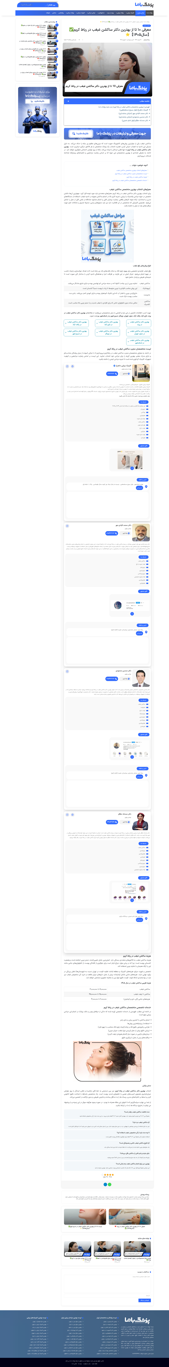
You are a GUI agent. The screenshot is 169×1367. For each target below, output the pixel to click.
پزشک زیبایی (120, 13)
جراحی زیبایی (141, 13)
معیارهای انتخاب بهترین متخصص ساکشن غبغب (131, 170)
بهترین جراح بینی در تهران (75, 1321)
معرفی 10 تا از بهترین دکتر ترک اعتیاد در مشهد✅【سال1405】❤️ (33, 26)
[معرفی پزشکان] (107, 133)
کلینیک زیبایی (130, 13)
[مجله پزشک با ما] (144, 5)
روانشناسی (61, 13)
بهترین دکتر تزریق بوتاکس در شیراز (108, 1348)
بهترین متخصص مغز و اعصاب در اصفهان (107, 1353)
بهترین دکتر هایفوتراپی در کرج (109, 1333)
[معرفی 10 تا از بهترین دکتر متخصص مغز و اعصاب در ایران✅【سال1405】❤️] (52, 43)
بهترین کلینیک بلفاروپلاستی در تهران (37, 1348)
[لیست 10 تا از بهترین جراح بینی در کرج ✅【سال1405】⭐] (77, 1249)
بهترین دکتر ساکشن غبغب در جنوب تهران (139, 332)
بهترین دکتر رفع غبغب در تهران (74, 1339)
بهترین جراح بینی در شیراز (75, 1324)
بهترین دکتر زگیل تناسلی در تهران (109, 1327)
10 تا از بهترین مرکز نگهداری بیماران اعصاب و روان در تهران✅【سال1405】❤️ (33, 50)
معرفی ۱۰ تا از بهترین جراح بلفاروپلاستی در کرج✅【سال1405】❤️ (33, 58)
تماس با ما (74, 1364)
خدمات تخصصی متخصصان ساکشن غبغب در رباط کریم (129, 180)
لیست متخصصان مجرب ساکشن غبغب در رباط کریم (131, 174)
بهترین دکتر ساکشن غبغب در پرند (139, 323)
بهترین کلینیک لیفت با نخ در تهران (38, 1345)
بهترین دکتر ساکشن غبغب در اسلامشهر (139, 341)
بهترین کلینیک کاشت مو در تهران (38, 1339)
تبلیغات (48, 13)
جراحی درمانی (91, 13)
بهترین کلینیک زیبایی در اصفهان (38, 1330)
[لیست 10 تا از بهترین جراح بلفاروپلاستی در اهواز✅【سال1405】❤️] (107, 1249)
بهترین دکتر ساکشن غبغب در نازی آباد (108, 323)
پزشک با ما (149, 13)
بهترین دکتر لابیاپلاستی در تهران (109, 1339)
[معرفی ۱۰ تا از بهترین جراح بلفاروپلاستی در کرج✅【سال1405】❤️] (52, 59)
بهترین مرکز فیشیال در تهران (39, 1321)
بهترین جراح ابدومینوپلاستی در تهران (73, 1345)
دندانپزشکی (101, 13)
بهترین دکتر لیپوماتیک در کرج (74, 1330)
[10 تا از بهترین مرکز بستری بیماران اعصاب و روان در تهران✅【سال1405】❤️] (52, 75)
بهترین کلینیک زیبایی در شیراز (39, 1336)
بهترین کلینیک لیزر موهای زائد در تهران (37, 1351)
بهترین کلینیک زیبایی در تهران (39, 1324)
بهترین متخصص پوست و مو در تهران (107, 1351)
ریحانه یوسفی (147, 40)
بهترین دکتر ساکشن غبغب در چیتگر (108, 332)
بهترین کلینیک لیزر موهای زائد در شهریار (36, 1353)
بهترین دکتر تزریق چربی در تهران (109, 1345)
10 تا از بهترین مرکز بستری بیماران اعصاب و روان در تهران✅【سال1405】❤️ (33, 73)
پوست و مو (111, 13)
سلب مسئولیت (86, 1364)
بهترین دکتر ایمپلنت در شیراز (110, 1324)
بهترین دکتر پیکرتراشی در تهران (74, 1336)
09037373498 (136, 1354)
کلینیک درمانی (81, 13)
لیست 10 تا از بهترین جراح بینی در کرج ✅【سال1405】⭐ (80, 1259)
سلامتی (54, 13)
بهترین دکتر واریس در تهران (110, 1321)
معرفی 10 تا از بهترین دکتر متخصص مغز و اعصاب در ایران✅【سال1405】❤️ (32, 42)
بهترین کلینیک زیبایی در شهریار (39, 1333)
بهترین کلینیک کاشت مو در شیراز (38, 1342)
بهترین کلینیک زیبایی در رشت (39, 1327)
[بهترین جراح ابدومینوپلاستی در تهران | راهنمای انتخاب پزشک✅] (137, 1249)
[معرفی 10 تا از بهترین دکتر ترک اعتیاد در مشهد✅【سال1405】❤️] (52, 28)
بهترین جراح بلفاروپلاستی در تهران (73, 1342)
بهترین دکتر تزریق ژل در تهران (109, 1342)
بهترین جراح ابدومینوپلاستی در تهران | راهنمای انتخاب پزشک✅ (137, 1259)
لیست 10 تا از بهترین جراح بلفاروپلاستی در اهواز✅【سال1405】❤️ (108, 1259)
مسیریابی (139, 488)
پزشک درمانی (70, 13)
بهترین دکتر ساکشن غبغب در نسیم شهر (77, 332)
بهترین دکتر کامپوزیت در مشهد (109, 1330)
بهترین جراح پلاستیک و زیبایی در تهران (72, 1351)
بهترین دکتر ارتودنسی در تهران (109, 1336)
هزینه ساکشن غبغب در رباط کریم (137, 177)
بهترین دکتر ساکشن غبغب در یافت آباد (77, 323)
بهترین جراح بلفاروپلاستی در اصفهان (73, 1353)
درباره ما (80, 1364)
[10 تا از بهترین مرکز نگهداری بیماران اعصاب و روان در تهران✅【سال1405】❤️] (52, 51)
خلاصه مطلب (144, 101)
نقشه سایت (94, 1364)
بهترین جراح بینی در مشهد (75, 1327)
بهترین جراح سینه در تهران (75, 1333)
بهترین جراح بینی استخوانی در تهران (73, 1348)
